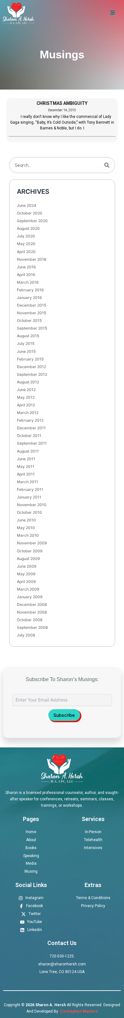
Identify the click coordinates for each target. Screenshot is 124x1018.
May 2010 (26, 527)
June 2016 (26, 267)
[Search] (107, 165)
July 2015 (25, 343)
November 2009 (32, 543)
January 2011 (29, 497)
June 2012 (26, 389)
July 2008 (26, 635)
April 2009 (26, 581)
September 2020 (32, 220)
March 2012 (27, 412)
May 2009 (26, 573)
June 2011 (26, 458)
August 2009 (28, 558)
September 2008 (32, 627)
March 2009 (28, 589)
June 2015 (26, 351)
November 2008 (32, 612)
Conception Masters (78, 1011)
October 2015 (29, 320)
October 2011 (29, 435)
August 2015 (28, 335)
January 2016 (29, 297)
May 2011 (25, 466)
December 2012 (31, 366)
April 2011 (26, 474)
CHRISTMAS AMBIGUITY (62, 103)
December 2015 (31, 305)
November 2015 (31, 312)
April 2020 (26, 251)
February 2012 (30, 420)
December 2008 (32, 604)
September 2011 (32, 443)
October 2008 (30, 619)
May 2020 (26, 243)
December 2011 (31, 427)
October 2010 (29, 512)
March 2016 (28, 282)
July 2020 (26, 236)
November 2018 (31, 259)
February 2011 (30, 489)
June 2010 (26, 520)
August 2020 (28, 228)
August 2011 (28, 451)
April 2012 (26, 405)
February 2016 (30, 289)
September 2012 (32, 374)
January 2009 (30, 596)
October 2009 (30, 551)
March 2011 (27, 481)
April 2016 (26, 274)
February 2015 (30, 359)
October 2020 (29, 213)
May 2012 (26, 397)
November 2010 (31, 504)
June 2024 (26, 205)
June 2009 (27, 566)
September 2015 (32, 328)
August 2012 (28, 382)
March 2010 (28, 535)
